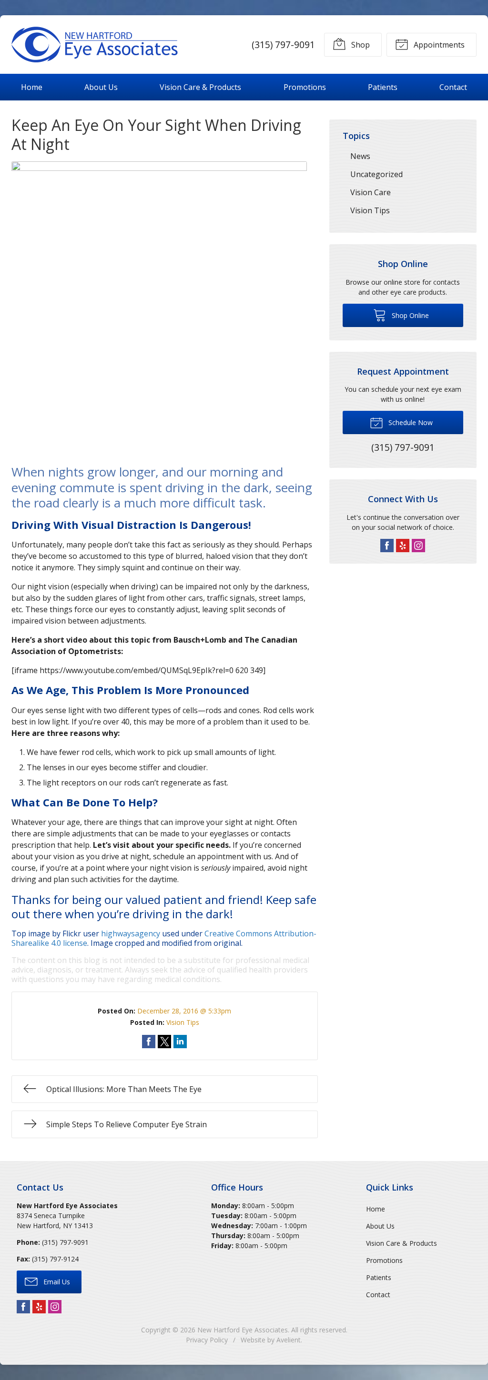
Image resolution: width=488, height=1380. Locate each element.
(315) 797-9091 (283, 44)
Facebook (387, 545)
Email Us (55, 1281)
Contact (453, 87)
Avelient (288, 1339)
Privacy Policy (207, 1339)
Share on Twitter (164, 1041)
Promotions (305, 87)
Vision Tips (182, 1022)
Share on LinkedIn (180, 1041)
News (360, 156)
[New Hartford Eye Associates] (94, 44)
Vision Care (370, 192)
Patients (382, 87)
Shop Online (409, 315)
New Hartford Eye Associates (242, 1329)
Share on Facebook (148, 1041)
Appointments (438, 45)
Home (31, 87)
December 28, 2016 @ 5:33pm (184, 1010)
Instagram (418, 545)
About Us (101, 87)
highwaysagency (130, 933)
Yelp (402, 545)
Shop (359, 45)
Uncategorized (376, 174)
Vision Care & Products (200, 87)
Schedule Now (409, 422)
